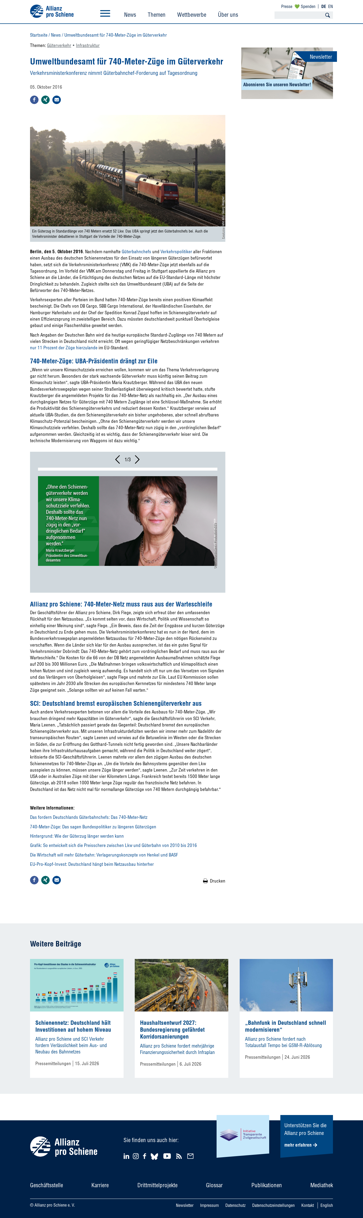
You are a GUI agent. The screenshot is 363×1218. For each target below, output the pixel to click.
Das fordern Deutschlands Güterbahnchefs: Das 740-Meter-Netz (88, 817)
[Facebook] (145, 1156)
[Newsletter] (191, 1156)
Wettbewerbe (191, 14)
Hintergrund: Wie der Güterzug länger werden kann (77, 836)
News (130, 14)
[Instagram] (135, 1157)
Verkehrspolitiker (176, 251)
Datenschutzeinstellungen (273, 1205)
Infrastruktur (88, 45)
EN (330, 6)
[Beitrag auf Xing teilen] (45, 100)
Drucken (217, 881)
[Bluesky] (154, 1160)
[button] (118, 461)
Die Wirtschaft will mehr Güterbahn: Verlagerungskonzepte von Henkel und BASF (104, 855)
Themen (157, 14)
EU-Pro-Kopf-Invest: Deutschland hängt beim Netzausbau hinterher (92, 864)
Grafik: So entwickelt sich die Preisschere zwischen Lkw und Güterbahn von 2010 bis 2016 (113, 845)
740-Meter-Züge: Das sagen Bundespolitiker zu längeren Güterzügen (93, 826)
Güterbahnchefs (136, 251)
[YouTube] (167, 1156)
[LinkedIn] (127, 1156)
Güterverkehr (59, 45)
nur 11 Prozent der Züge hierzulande (64, 347)
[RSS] (179, 1156)
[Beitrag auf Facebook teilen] (34, 100)
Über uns (228, 14)
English (326, 1205)
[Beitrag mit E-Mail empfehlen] (56, 100)
